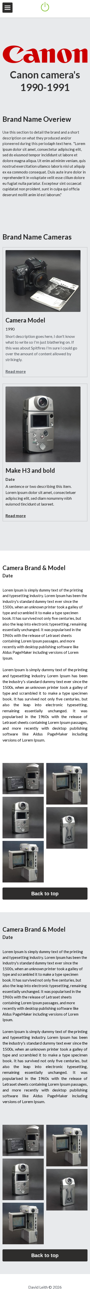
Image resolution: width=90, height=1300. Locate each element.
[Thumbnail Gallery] (23, 778)
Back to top (44, 893)
